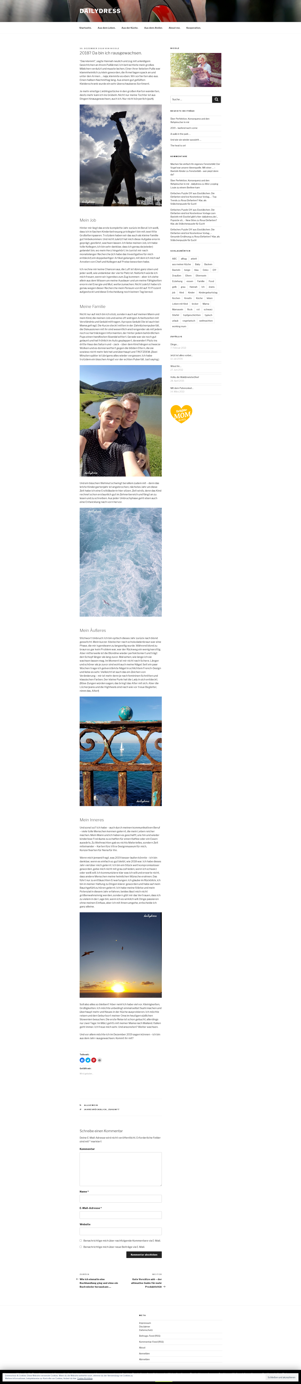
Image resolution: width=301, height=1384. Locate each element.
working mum (179, 326)
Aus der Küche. (129, 27)
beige (187, 270)
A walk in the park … (180, 134)
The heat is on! (178, 145)
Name (84, 1191)
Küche (199, 298)
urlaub (175, 320)
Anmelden (144, 1353)
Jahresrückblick (95, 1109)
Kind (181, 292)
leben (210, 298)
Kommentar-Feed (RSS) (151, 1341)
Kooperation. (193, 27)
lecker (195, 303)
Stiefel (175, 315)
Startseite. (85, 27)
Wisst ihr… (175, 366)
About (142, 1347)
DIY (214, 270)
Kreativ (188, 298)
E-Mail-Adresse (91, 1208)
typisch (208, 315)
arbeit (194, 258)
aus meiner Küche (181, 264)
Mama (206, 303)
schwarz (208, 309)
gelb (174, 287)
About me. (174, 27)
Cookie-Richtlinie (84, 1378)
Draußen (176, 275)
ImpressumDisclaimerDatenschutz (146, 1326)
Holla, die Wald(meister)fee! (184, 377)
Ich (203, 287)
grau (183, 287)
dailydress (100, 11)
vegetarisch (188, 320)
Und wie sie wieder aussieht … (185, 139)
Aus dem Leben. (107, 27)
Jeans (212, 287)
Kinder (191, 292)
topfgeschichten (192, 315)
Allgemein (91, 1105)
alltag (184, 258)
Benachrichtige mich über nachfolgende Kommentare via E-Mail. (122, 1240)
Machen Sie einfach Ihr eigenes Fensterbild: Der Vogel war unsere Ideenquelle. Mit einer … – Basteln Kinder (195, 167)
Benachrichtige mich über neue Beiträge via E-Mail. (114, 1246)
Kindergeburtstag (208, 292)
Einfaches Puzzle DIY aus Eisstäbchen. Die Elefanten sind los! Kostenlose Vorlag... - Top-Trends (193, 197)
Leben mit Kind (180, 303)
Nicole (114, 48)
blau (196, 270)
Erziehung (177, 281)
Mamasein (177, 309)
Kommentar (87, 1149)
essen (190, 281)
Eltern (188, 275)
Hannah (193, 287)
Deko (206, 270)
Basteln (176, 270)
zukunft (114, 1109)
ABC (174, 258)
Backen (208, 264)
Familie (201, 281)
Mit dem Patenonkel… (181, 388)
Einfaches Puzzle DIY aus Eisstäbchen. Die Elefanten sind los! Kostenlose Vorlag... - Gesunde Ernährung (192, 233)
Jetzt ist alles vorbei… (181, 355)
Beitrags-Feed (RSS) (149, 1335)
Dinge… (174, 344)
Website (85, 1224)
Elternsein (201, 275)
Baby (197, 264)
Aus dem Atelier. (153, 27)
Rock (190, 309)
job (173, 292)
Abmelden (144, 1359)
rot (198, 309)
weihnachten (206, 320)
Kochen (176, 298)
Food (211, 281)
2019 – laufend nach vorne (184, 128)
